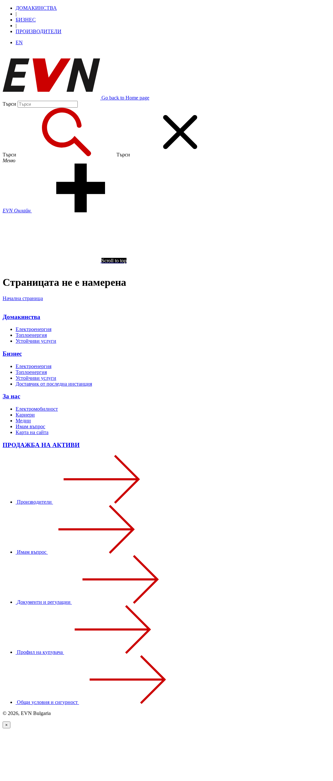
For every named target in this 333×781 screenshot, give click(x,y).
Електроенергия (33, 329)
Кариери (25, 414)
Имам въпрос (30, 426)
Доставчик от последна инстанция (54, 384)
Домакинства (21, 316)
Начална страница (23, 298)
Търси (9, 104)
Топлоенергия (31, 335)
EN (19, 42)
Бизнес (12, 353)
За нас (11, 396)
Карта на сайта (32, 432)
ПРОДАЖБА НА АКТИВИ (41, 445)
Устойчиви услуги (36, 341)
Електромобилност (37, 409)
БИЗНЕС (26, 19)
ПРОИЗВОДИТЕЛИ (38, 31)
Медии (23, 420)
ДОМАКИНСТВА (36, 8)
